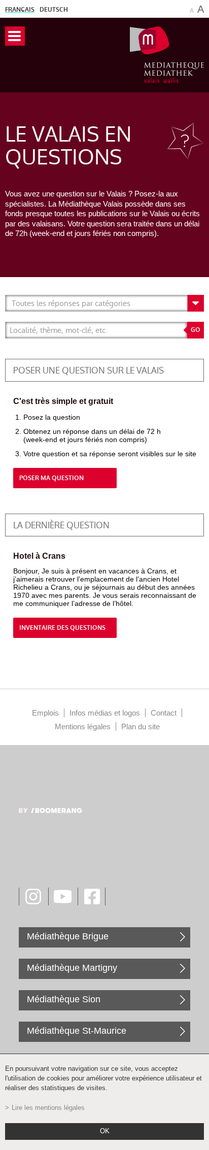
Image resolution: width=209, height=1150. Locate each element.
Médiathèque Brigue (68, 936)
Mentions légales (83, 726)
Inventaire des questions (62, 628)
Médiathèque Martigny (72, 968)
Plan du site (140, 726)
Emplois (45, 712)
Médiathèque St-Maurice (76, 1031)
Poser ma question (51, 478)
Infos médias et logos (104, 712)
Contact (164, 712)
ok (105, 1131)
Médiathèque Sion (63, 999)
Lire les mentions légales (48, 1107)
